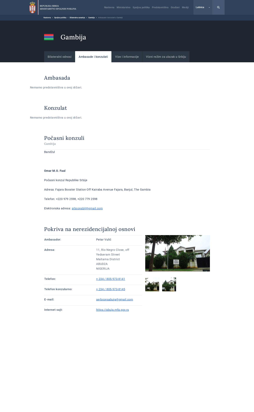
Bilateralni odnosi (59, 56)
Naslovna (109, 7)
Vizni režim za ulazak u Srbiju (166, 56)
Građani (175, 7)
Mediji (185, 7)
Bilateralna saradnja (77, 18)
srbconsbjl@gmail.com (87, 208)
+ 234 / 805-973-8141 (110, 279)
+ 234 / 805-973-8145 (110, 289)
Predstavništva (160, 7)
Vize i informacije (127, 56)
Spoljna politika (141, 7)
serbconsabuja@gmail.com (114, 299)
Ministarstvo (123, 7)
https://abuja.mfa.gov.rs (112, 309)
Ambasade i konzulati (93, 56)
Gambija (91, 18)
